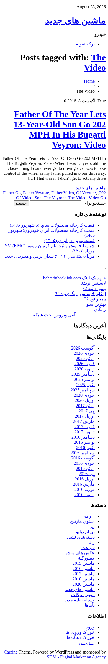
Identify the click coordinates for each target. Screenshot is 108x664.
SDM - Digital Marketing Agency (76, 657)
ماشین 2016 (84, 568)
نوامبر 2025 (84, 379)
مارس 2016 (84, 484)
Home (89, 81)
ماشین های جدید (75, 20)
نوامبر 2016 (84, 442)
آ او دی (89, 516)
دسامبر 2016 (83, 437)
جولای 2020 (84, 395)
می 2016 (87, 473)
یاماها (90, 605)
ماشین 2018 (84, 579)
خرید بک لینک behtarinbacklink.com (74, 278)
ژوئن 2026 (85, 358)
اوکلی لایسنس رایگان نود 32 (80, 293)
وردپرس (87, 642)
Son (38, 197)
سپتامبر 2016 (83, 452)
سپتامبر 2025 (83, 390)
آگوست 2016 (83, 458)
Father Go (12, 192)
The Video (95, 62)
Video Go (97, 197)
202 (102, 192)
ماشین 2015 (84, 563)
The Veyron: (55, 197)
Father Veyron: (36, 192)
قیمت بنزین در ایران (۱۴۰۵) (69, 240)
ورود (90, 627)
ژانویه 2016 (84, 494)
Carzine (11, 652)
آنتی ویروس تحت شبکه (54, 315)
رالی (90, 542)
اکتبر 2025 (85, 384)
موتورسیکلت (83, 594)
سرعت (88, 547)
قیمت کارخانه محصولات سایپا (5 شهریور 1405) (52, 225)
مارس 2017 (84, 421)
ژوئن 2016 (85, 468)
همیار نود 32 (95, 299)
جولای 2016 (84, 463)
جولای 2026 (84, 353)
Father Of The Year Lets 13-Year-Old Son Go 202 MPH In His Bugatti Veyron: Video (60, 129)
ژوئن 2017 (85, 405)
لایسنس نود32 (93, 283)
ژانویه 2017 (84, 431)
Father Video (62, 192)
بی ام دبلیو (85, 531)
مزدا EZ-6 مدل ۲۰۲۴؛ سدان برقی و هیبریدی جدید (50, 256)
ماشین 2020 (84, 584)
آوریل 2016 (85, 479)
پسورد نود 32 (94, 288)
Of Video (24, 197)
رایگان (100, 309)
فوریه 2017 (84, 426)
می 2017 (87, 410)
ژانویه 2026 (84, 369)
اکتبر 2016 (85, 447)
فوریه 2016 (84, 489)
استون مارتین (82, 521)
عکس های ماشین (78, 552)
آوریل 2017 (85, 416)
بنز (92, 526)
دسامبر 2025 (83, 374)
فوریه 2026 (84, 363)
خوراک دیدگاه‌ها (81, 637)
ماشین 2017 (84, 573)
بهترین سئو (96, 304)
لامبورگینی (85, 558)
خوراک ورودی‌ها (80, 632)
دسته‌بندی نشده (80, 537)
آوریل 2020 (85, 400)
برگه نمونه (85, 44)
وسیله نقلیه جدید (80, 600)
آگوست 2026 (83, 348)
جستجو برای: (94, 203)
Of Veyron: (86, 192)
